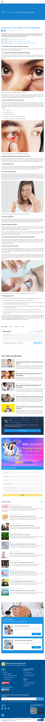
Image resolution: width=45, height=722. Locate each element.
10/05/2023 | (19, 43)
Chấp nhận (41, 720)
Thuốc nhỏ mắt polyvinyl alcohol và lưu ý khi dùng (29, 397)
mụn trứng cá (16, 179)
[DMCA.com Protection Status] (5, 690)
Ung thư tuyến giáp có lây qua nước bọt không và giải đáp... (22, 525)
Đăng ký (35, 331)
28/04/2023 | (16, 41)
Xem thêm (41, 501)
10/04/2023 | (14, 39)
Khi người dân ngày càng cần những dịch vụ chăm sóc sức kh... (23, 590)
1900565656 (5, 672)
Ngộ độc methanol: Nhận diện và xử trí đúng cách (20, 534)
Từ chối (35, 720)
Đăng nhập (31, 331)
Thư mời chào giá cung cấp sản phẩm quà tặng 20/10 (21, 507)
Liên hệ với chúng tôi (22, 430)
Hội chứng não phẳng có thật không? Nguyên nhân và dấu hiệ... (23, 572)
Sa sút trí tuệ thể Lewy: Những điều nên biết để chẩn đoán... (22, 562)
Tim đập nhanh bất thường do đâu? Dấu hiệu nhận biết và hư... (23, 581)
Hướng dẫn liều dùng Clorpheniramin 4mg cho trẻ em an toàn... (23, 516)
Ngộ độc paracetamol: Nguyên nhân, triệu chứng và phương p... (23, 544)
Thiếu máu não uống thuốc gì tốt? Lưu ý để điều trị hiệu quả (22, 553)
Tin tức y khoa (10, 12)
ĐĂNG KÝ (40, 698)
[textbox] (22, 484)
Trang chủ (3, 12)
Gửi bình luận (37, 343)
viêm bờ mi (22, 219)
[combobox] (22, 484)
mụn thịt (37, 102)
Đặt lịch (36, 634)
